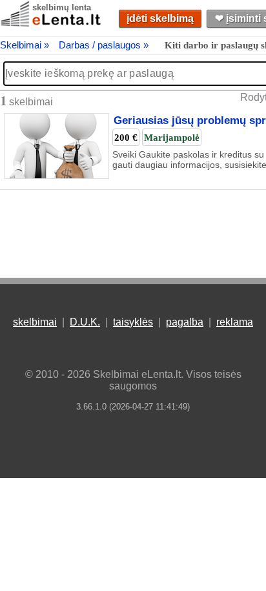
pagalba (184, 321)
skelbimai (35, 321)
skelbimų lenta (61, 7)
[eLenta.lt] (51, 24)
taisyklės (133, 321)
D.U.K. (85, 321)
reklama (234, 321)
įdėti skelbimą (160, 18)
